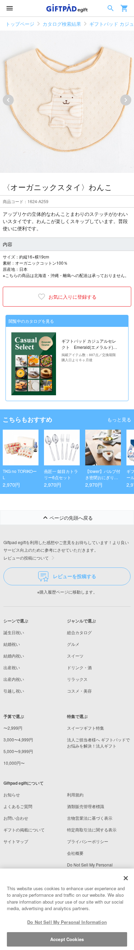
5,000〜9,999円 (18, 751)
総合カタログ (79, 632)
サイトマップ (15, 841)
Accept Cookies (67, 939)
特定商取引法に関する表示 (91, 829)
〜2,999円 (12, 728)
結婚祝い (11, 644)
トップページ (19, 23)
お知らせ (11, 794)
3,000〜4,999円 (18, 739)
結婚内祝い (13, 656)
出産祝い (11, 667)
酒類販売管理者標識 (85, 806)
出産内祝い (13, 679)
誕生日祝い (13, 632)
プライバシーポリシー (87, 841)
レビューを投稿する (74, 576)
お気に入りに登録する (72, 296)
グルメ (73, 644)
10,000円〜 (14, 763)
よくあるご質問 (17, 806)
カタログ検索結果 (62, 23)
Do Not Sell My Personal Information (67, 922)
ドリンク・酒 (79, 667)
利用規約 (75, 794)
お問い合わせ (15, 818)
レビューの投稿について (26, 558)
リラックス (77, 679)
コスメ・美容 (79, 691)
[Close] (125, 878)
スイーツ (75, 656)
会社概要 (75, 853)
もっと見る (119, 419)
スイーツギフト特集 (85, 728)
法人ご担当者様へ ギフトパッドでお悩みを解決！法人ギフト (98, 743)
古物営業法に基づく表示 (89, 818)
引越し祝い (13, 691)
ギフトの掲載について (24, 829)
